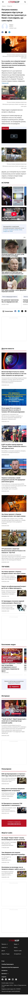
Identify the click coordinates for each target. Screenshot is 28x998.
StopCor (11, 25)
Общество (9, 6)
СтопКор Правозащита (8, 964)
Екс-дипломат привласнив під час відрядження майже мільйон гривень (10, 302)
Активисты (4, 970)
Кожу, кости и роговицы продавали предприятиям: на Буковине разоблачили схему (13, 790)
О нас (3, 961)
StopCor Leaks (7, 833)
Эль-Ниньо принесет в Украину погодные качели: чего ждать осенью (14, 515)
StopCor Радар (5, 954)
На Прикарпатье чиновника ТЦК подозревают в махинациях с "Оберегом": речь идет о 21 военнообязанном (12, 806)
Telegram (6, 230)
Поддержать (15, 686)
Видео (15, 944)
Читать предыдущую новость (9, 296)
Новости (4, 947)
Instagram (5, 231)
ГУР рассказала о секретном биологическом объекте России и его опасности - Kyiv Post (13, 551)
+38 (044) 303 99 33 (14, 824)
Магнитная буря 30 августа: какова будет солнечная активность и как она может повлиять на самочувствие (14, 374)
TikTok (10, 231)
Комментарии (9, 311)
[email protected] (16, 991)
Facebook (11, 230)
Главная (4, 6)
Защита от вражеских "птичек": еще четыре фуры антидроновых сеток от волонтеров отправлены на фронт (12, 667)
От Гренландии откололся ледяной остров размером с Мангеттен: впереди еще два (13, 603)
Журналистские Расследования (10, 967)
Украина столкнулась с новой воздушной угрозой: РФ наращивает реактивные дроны (13, 480)
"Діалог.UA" (5, 83)
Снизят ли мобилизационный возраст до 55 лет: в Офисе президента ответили (14, 588)
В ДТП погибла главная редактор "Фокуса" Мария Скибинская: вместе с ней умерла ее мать (14, 446)
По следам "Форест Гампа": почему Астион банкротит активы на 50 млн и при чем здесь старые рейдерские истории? (14, 840)
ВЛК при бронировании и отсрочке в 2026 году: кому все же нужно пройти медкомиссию (14, 776)
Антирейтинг (17, 954)
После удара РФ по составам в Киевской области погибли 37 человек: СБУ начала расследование (13, 410)
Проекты (4, 944)
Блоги (15, 947)
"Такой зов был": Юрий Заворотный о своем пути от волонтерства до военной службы (14, 721)
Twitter (20, 230)
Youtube (16, 230)
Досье (3, 951)
